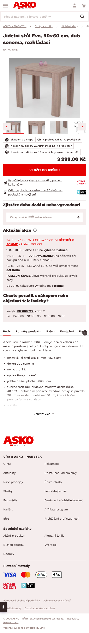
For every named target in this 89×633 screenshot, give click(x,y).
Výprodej (50, 544)
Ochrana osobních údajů (57, 600)
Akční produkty (13, 535)
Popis (7, 331)
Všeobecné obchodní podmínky (21, 600)
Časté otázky (53, 482)
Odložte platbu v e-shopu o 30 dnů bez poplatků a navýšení (35, 192)
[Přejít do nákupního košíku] (83, 5)
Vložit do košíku (44, 170)
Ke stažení (67, 331)
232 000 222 (25, 311)
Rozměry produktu (28, 331)
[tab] (7, 332)
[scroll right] (84, 333)
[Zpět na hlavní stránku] (24, 5)
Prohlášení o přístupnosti (61, 518)
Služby (7, 491)
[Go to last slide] (7, 126)
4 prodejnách (64, 145)
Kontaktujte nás (55, 491)
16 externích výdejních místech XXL (58, 152)
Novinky (8, 554)
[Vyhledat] (84, 17)
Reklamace (51, 463)
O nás (7, 463)
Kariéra (8, 509)
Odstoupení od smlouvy (60, 472)
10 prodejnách (72, 139)
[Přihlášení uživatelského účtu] (74, 5)
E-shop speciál (13, 544)
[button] (13, 127)
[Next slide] (82, 126)
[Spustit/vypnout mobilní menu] (5, 5)
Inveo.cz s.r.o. (10, 622)
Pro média (10, 500)
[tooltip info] (35, 230)
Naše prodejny (13, 482)
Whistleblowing (12, 608)
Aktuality (9, 472)
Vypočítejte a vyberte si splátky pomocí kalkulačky (35, 182)
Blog (6, 518)
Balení (50, 331)
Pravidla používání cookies (39, 608)
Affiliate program (56, 509)
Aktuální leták (54, 535)
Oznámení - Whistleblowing (63, 500)
